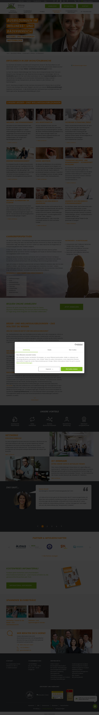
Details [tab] (49, 349)
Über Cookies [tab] (72, 349)
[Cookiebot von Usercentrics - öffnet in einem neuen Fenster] (76, 345)
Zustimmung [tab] (26, 349)
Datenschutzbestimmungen (24, 363)
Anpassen (48, 369)
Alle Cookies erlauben (72, 369)
